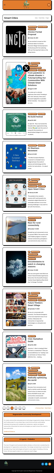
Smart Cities (32, 29)
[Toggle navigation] (4, 5)
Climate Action (32, 26)
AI (29, 63)
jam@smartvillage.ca (9, 431)
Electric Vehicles (42, 26)
